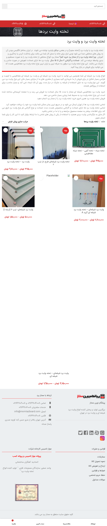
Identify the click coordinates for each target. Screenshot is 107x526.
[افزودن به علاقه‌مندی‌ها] (76, 130)
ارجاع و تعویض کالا (96, 466)
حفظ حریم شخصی (97, 475)
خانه (103, 121)
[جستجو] (4, 6)
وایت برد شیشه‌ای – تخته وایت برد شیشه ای (53, 375)
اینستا (71, 24)
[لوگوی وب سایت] (53, 16)
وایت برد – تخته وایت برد (18, 162)
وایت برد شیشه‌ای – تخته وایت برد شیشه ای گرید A (89, 211)
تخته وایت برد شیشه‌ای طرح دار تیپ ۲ (53, 163)
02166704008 (45, 24)
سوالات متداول (99, 480)
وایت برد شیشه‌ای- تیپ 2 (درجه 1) (18, 209)
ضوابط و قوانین (98, 470)
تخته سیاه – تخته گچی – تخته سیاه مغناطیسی (88, 152)
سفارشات (101, 457)
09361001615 (17, 24)
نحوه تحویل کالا (98, 461)
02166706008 (95, 24)
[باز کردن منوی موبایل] (104, 16)
